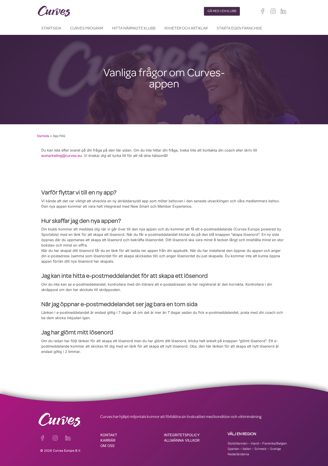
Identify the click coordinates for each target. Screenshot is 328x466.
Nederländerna (238, 454)
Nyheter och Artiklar (186, 29)
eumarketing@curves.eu (61, 155)
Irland (255, 443)
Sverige (275, 449)
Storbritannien (237, 443)
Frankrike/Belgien (274, 443)
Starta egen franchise (239, 29)
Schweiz (260, 449)
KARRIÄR (107, 440)
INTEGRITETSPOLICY (182, 435)
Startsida (51, 29)
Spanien (233, 449)
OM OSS (107, 445)
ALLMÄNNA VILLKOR (181, 440)
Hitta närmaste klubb (134, 29)
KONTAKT (108, 435)
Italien (247, 449)
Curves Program (86, 29)
